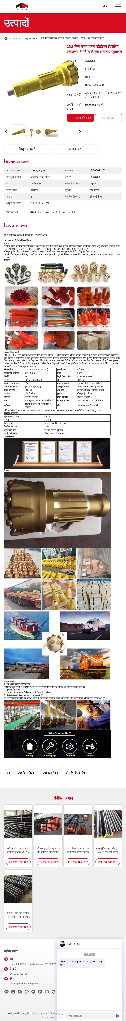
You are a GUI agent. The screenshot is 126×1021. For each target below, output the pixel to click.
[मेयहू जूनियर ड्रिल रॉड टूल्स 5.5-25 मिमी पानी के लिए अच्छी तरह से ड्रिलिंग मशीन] (108, 824)
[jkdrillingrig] (53, 992)
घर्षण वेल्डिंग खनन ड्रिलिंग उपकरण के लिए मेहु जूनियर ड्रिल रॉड (78, 850)
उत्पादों (14, 38)
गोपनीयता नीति (14, 1013)
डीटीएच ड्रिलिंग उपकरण (29, 38)
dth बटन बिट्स (50, 772)
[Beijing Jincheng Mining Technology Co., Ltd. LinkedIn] (40, 992)
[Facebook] (20, 992)
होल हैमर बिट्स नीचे (75, 772)
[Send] (117, 1015)
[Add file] (61, 1015)
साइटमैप (26, 1013)
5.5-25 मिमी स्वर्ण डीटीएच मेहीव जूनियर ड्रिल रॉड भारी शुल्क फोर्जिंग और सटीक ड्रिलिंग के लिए (18, 915)
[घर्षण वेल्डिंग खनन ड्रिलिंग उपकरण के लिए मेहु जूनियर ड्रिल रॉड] (78, 824)
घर (9, 38)
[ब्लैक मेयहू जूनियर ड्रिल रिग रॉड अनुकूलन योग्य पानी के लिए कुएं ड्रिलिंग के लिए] (48, 824)
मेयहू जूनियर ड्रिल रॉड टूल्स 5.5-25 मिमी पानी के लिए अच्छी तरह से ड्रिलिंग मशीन (107, 850)
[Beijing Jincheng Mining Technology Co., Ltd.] (22, 6)
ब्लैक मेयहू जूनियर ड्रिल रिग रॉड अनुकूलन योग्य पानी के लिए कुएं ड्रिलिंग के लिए (48, 850)
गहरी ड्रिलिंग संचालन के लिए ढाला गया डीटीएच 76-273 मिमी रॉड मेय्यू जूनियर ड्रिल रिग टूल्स (18, 850)
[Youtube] (33, 992)
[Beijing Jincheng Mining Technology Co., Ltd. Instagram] (26, 992)
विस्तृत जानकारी (27, 149)
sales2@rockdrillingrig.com (24, 983)
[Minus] (118, 944)
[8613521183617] (46, 992)
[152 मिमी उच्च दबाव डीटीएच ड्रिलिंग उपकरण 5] (43, 83)
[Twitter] (13, 992)
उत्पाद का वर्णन (75, 149)
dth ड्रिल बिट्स (26, 772)
